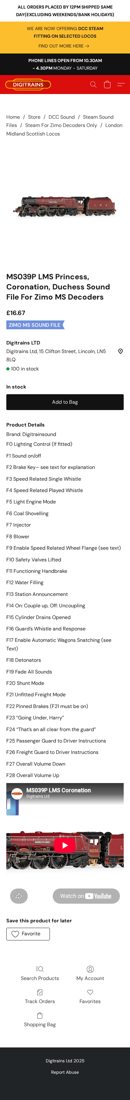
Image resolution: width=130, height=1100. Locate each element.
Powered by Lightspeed (65, 1083)
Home (13, 117)
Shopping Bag (40, 1024)
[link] (65, 46)
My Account (90, 978)
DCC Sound (62, 117)
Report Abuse (65, 1072)
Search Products (40, 978)
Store (34, 117)
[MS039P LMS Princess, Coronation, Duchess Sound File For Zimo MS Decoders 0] (65, 203)
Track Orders (40, 1001)
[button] (29, 84)
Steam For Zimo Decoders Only (61, 125)
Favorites (90, 1001)
